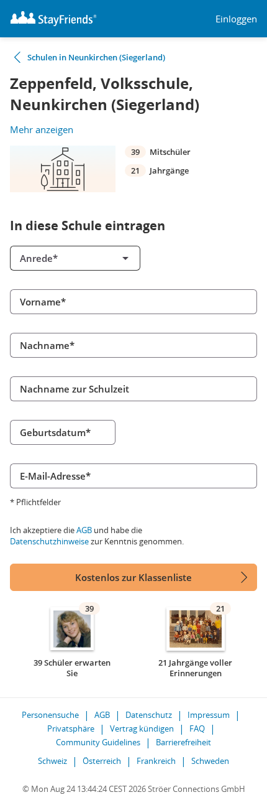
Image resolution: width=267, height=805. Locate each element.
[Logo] (53, 18)
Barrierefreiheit (183, 742)
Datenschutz (148, 714)
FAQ (197, 728)
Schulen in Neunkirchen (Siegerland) (96, 57)
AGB (84, 530)
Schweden (210, 760)
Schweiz (52, 760)
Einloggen (236, 19)
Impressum (209, 714)
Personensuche (50, 714)
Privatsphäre (70, 728)
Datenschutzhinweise (49, 541)
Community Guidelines (98, 742)
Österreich (102, 760)
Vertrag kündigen (142, 728)
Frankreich (156, 760)
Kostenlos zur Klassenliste (133, 577)
